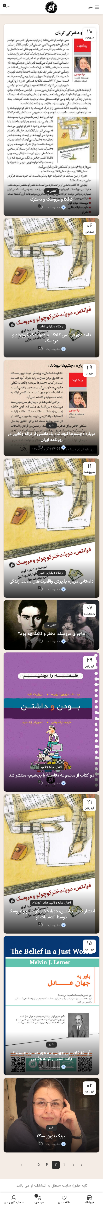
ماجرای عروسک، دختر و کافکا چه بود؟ (51, 634)
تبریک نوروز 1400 (51, 1136)
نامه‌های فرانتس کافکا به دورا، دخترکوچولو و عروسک (51, 338)
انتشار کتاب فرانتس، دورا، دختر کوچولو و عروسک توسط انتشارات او (51, 914)
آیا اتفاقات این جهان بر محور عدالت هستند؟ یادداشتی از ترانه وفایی (51, 1056)
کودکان (36, 903)
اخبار (51, 425)
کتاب (42, 327)
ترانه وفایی (47, 767)
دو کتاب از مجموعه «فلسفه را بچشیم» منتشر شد (51, 775)
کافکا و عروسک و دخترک (51, 199)
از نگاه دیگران (55, 327)
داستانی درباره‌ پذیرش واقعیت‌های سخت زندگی (51, 581)
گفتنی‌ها (52, 191)
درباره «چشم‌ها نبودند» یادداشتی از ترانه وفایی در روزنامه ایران (52, 437)
